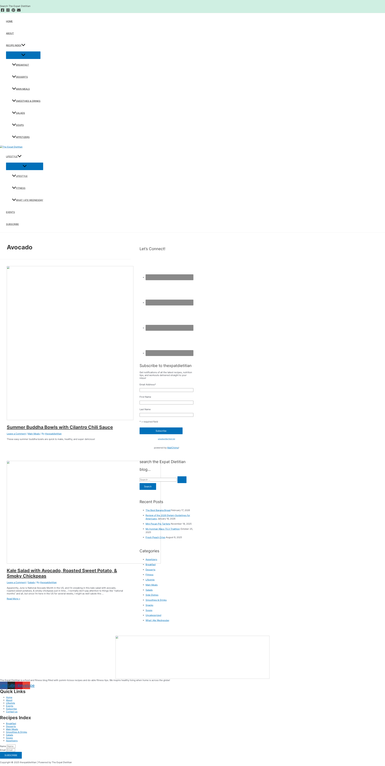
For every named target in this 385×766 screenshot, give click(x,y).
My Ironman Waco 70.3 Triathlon (163, 528)
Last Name (145, 409)
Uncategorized (153, 615)
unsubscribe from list (166, 439)
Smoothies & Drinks (28, 101)
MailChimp (173, 447)
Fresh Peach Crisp (155, 537)
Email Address (148, 384)
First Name (145, 396)
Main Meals (23, 89)
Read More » (13, 598)
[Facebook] (2, 11)
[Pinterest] (13, 11)
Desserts (22, 77)
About (10, 33)
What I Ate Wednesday (29, 200)
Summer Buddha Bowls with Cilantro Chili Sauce (60, 427)
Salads (20, 113)
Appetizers (23, 137)
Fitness (20, 188)
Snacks (149, 605)
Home (9, 21)
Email (3, 750)
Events (10, 212)
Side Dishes (152, 594)
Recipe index (13, 45)
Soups (20, 125)
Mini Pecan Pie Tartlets (158, 523)
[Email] (19, 11)
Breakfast (22, 64)
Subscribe (12, 224)
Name (3, 746)
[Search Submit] (181, 479)
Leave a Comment (16, 433)
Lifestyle (12, 156)
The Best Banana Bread (158, 510)
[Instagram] (8, 11)
